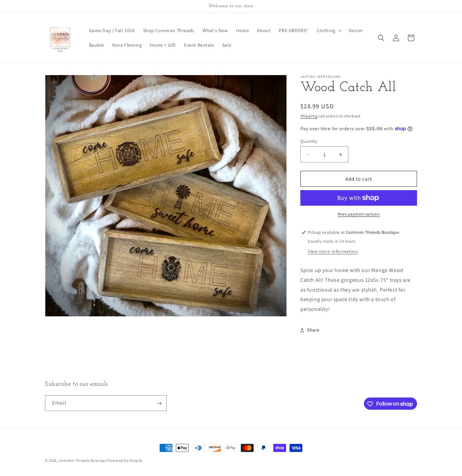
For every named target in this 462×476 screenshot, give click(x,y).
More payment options (358, 214)
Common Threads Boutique (83, 460)
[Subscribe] (159, 403)
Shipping (309, 115)
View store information (333, 251)
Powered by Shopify (125, 460)
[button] (329, 30)
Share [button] (313, 330)
